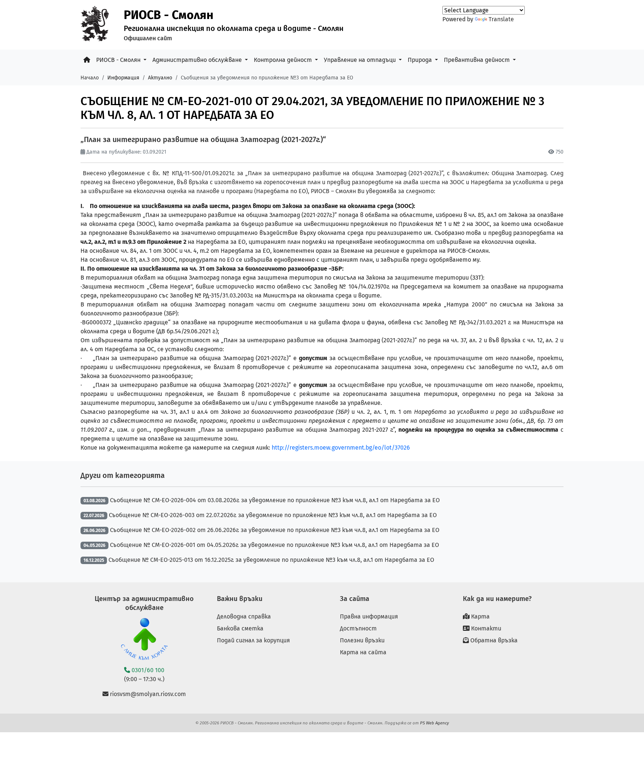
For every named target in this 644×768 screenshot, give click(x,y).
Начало (89, 78)
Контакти (485, 628)
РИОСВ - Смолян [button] (119, 59)
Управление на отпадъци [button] (360, 59)
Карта (480, 616)
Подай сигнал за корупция (253, 640)
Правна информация (369, 616)
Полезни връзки (362, 640)
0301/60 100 (147, 670)
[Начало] (86, 60)
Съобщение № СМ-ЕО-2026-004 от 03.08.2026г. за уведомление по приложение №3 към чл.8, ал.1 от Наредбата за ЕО (275, 500)
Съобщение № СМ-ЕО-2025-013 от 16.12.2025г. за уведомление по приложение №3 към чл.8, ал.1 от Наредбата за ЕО (271, 559)
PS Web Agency (434, 722)
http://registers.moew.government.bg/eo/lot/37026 (341, 447)
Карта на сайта (363, 652)
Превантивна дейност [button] (477, 59)
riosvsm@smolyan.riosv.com (147, 694)
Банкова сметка (240, 628)
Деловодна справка (244, 616)
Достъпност (358, 628)
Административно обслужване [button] (197, 59)
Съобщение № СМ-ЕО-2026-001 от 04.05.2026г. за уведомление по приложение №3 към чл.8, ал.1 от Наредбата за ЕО (274, 544)
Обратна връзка (493, 640)
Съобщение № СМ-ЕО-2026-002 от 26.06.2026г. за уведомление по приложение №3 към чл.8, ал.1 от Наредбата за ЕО (274, 529)
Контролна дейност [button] (283, 59)
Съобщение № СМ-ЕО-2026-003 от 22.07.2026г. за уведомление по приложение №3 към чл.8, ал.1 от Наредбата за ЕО (273, 515)
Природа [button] (420, 59)
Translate (501, 19)
